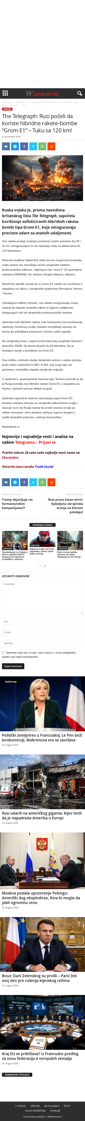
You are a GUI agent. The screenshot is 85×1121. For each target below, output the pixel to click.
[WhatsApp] (42, 146)
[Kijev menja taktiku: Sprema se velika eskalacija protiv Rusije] (70, 540)
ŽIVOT (67, 1105)
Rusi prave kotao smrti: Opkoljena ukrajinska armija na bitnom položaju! (65, 505)
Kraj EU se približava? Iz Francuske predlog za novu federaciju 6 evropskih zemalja (40, 1056)
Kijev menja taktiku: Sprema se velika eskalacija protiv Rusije (69, 554)
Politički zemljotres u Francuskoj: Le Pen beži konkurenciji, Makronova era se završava (42, 738)
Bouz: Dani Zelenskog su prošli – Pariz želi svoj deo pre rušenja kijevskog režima (39, 978)
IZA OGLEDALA (51, 1105)
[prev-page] (40, 566)
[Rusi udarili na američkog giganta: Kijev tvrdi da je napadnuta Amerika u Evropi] (42, 781)
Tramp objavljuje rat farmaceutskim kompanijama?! (17, 503)
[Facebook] (24, 146)
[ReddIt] (51, 146)
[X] (33, 146)
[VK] (6, 146)
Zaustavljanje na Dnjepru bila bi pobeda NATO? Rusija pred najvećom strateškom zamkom (15, 556)
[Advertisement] (42, 44)
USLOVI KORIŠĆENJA (35, 1110)
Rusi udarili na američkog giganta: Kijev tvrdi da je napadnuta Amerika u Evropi (42, 816)
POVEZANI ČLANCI (42, 524)
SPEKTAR (20, 102)
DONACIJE (55, 1110)
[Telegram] (15, 146)
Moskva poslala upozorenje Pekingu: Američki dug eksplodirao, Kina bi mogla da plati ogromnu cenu (41, 898)
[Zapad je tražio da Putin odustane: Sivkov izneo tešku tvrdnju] (42, 539)
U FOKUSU (20, 1105)
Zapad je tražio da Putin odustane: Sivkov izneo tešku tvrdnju (42, 551)
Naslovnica (7, 102)
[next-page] (45, 566)
